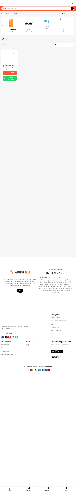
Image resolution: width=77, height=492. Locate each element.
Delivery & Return (7, 354)
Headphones (55, 327)
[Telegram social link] (16, 337)
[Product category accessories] (11, 25)
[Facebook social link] (2, 337)
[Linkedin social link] (13, 337)
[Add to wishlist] (14, 53)
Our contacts (5, 351)
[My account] (73, 3)
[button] (2, 26)
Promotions (5, 345)
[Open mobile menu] (2, 3)
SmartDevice (55, 318)
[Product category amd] (64, 25)
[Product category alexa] (47, 24)
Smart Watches (56, 330)
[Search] (72, 8)
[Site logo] (37, 2)
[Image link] (25, 318)
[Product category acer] (29, 25)
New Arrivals (5, 348)
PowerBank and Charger (59, 321)
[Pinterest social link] (9, 337)
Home (2, 14)
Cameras (54, 324)
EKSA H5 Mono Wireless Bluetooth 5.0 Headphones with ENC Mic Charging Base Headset (9, 195)
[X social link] (6, 337)
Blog (27, 345)
